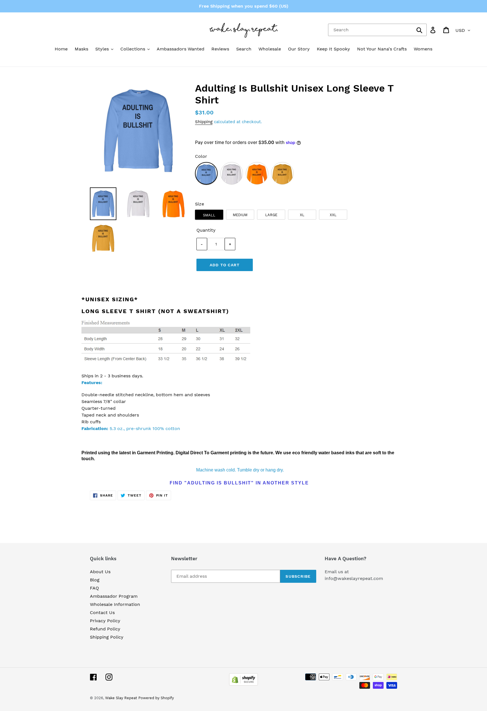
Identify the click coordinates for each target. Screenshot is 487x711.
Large (271, 215)
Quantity (206, 230)
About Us (100, 571)
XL (302, 215)
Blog (94, 579)
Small (209, 215)
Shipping (203, 121)
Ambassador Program (114, 596)
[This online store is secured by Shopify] (243, 684)
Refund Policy (105, 629)
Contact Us (102, 612)
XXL (333, 215)
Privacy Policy (105, 620)
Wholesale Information (115, 604)
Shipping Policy (106, 637)
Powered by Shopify (156, 698)
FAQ (94, 588)
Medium (240, 215)
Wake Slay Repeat (121, 698)
